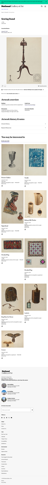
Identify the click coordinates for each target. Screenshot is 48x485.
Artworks (6, 12)
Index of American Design (30, 104)
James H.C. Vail (4, 31)
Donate (2, 449)
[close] (46, 1)
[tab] (5, 141)
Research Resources (6, 127)
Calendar (3, 436)
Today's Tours (4, 438)
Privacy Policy (3, 482)
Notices (2, 480)
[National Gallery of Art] (24, 372)
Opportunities (4, 451)
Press (2, 426)
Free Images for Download (6, 457)
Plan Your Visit (4, 434)
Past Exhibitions (4, 471)
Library (2, 466)
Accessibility (4, 441)
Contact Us (3, 428)
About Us (3, 424)
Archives (3, 468)
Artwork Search (4, 459)
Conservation (4, 464)
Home (2, 12)
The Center (3, 461)
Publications (3, 473)
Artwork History (5, 124)
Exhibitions (3, 443)
